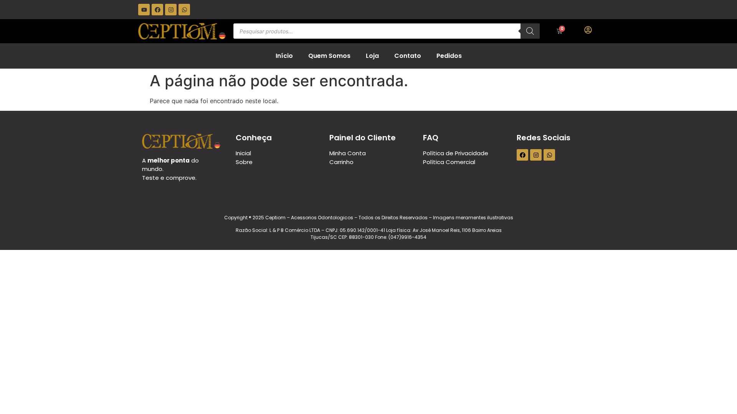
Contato (407, 55)
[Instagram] (171, 9)
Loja (372, 55)
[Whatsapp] (184, 9)
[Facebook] (157, 9)
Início (284, 55)
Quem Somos (329, 55)
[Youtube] (144, 9)
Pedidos (449, 55)
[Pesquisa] (530, 31)
